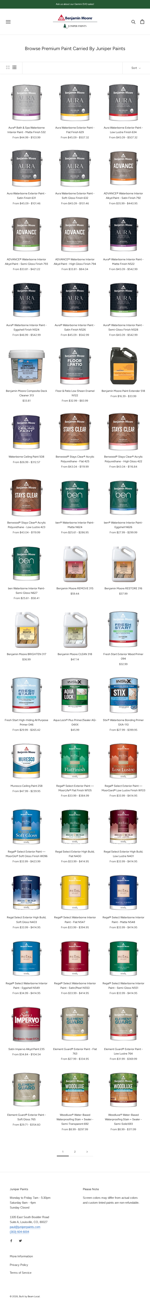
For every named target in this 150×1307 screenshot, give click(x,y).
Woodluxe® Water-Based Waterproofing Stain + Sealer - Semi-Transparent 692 (74, 1119)
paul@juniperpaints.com (25, 1227)
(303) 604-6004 (19, 1231)
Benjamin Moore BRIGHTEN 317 (26, 654)
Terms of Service (20, 1272)
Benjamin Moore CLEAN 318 (75, 654)
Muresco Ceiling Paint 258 (27, 786)
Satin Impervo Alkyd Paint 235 (26, 1049)
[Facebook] (11, 1240)
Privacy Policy (19, 1264)
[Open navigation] (8, 21)
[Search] (133, 22)
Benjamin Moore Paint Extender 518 (123, 391)
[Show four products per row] (14, 67)
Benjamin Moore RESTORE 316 (123, 588)
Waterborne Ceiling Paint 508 (26, 456)
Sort (134, 68)
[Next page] (87, 1151)
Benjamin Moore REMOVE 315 (74, 588)
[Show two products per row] (8, 67)
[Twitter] (20, 1240)
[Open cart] (142, 21)
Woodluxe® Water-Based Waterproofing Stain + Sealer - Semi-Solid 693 (123, 1119)
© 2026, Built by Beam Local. (25, 1296)
